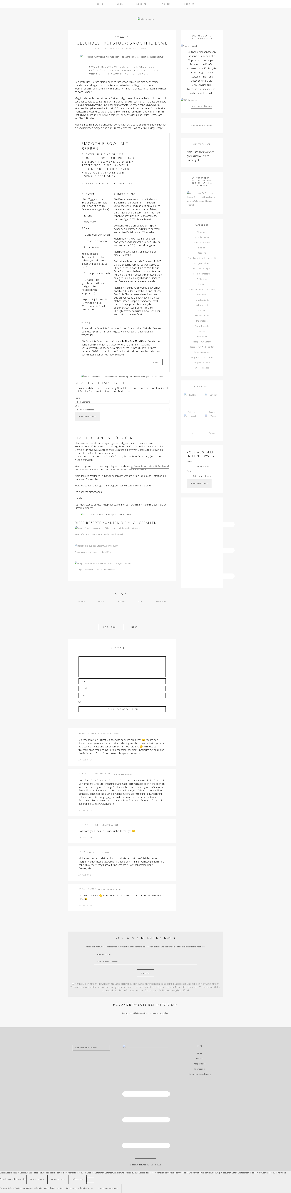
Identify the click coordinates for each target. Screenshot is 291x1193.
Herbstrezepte (202, 305)
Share (81, 602)
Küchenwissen (202, 315)
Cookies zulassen (37, 1179)
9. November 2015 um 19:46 (98, 852)
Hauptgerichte (202, 300)
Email (77, 406)
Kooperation (200, 1064)
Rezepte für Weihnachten (202, 347)
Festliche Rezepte (202, 269)
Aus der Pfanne (202, 242)
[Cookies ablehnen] (90, 1179)
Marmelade (202, 321)
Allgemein (202, 232)
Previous (109, 627)
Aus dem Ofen (202, 237)
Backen (202, 248)
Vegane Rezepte (202, 363)
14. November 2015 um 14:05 (109, 889)
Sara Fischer (87, 733)
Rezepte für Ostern (202, 342)
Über (199, 1053)
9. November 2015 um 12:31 (106, 825)
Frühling (191, 412)
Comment (160, 602)
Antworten (86, 760)
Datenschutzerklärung (200, 1074)
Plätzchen (202, 336)
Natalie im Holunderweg (95, 774)
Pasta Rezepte (202, 326)
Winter (212, 433)
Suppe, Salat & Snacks (202, 357)
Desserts (201, 253)
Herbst (192, 433)
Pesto (202, 331)
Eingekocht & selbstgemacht (202, 258)
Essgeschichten (202, 263)
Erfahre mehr (77, 1179)
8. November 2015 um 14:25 (109, 734)
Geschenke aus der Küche (202, 289)
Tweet (102, 602)
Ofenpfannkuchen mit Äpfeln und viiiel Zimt (93, 552)
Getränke (201, 295)
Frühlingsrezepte (201, 274)
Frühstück (122, 36)
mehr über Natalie (201, 106)
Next (134, 627)
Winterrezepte (202, 368)
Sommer (212, 412)
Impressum (199, 1069)
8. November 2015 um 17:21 (125, 774)
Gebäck (202, 284)
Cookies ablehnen (58, 1179)
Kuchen (202, 310)
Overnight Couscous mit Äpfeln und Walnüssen (95, 569)
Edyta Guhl (86, 824)
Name (77, 398)
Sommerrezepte (202, 352)
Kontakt (200, 1058)
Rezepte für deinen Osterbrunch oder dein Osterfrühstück (99, 534)
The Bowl (102, 115)
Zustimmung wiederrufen (108, 1188)
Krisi (82, 852)
